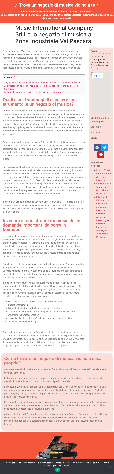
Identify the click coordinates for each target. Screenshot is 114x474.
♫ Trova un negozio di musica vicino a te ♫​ (57, 5)
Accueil (94, 51)
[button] (15, 77)
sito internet (96, 132)
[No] (109, 466)
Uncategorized (97, 54)
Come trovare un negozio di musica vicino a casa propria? (34, 92)
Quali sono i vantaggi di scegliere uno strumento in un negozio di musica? (42, 82)
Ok (57, 470)
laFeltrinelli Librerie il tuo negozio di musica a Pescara (103, 204)
